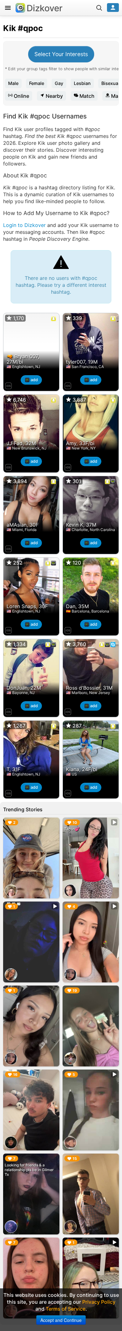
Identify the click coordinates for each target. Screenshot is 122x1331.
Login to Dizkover (24, 225)
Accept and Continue (61, 1320)
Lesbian (82, 83)
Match (86, 96)
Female (36, 83)
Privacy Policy (98, 1302)
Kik (9, 28)
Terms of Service (65, 1309)
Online (21, 96)
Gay (59, 83)
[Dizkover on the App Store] (8, 385)
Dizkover (45, 8)
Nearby (53, 96)
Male (13, 83)
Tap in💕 (71, 829)
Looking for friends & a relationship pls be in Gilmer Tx (29, 1170)
